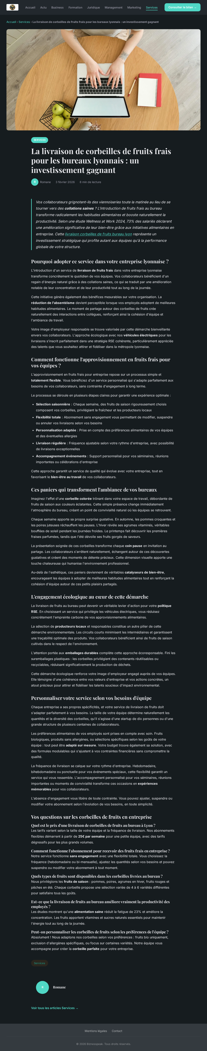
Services (152, 7)
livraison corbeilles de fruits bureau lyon (98, 234)
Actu (43, 7)
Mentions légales (96, 1031)
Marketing (134, 7)
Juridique (93, 7)
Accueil (30, 7)
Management (114, 7)
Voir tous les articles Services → (54, 1008)
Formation (75, 7)
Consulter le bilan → (182, 7)
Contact (117, 1031)
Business (57, 7)
